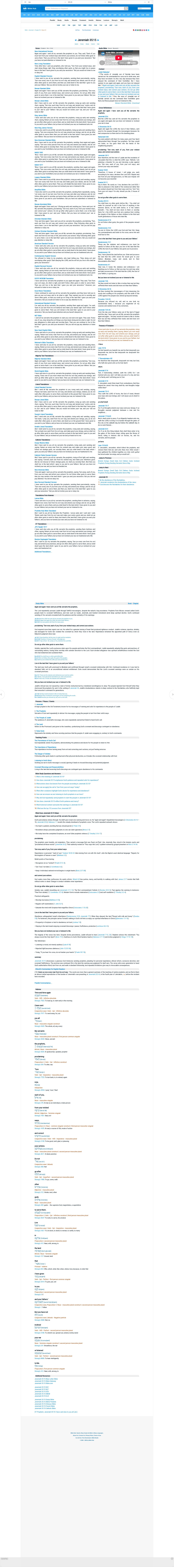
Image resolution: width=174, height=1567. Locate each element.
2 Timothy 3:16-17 (94, 834)
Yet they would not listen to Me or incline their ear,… (51, 694)
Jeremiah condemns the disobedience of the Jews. (118, 482)
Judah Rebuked (103, 72)
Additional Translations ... (43, 552)
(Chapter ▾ (43, 48)
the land (124, 92)
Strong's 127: (39, 1256)
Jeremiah (31, 30)
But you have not (121, 94)
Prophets (101, 463)
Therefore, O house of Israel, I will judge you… (50, 639)
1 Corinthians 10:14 (56, 892)
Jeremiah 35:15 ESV (42, 1392)
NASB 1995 (39, 153)
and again (110, 85)
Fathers (125, 461)
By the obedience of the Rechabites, (112, 480)
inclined (130, 94)
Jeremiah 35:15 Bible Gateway (45, 1381)
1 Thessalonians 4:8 (105, 358)
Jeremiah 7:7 (85, 916)
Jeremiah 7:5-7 (103, 406)
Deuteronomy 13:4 (104, 228)
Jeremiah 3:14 (103, 371)
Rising (107, 463)
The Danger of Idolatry (42, 754)
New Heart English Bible (43, 330)
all (126, 85)
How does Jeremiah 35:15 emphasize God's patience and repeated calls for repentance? (67, 780)
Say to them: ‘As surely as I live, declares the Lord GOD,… (53, 641)
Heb (98, 44)
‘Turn (116, 88)
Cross (82, 44)
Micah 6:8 (76, 879)
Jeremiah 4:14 (103, 381)
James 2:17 (122, 879)
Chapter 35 (37, 30)
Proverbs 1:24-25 (104, 299)
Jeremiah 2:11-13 (67, 890)
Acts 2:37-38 (80, 871)
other (100, 92)
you (124, 85)
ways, (106, 90)
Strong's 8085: (40, 1358)
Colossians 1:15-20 (81, 908)
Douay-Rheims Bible (42, 443)
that (129, 92)
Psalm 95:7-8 (80, 952)
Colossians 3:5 (94, 892)
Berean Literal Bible (41, 101)
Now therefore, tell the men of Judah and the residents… (53, 637)
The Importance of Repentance (45, 747)
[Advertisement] (87, 588)
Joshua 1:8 (77, 922)
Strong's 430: (39, 1205)
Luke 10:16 (102, 348)
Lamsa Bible (39, 498)
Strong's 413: (39, 1243)
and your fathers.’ (109, 94)
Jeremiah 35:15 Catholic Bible (45, 1408)
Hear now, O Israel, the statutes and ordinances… (51, 678)
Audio (76, 44)
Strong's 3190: (40, 1141)
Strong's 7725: (40, 1077)
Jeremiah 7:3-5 (103, 391)
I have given (135, 92)
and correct (113, 90)
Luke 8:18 (66, 945)
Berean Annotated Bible (43, 204)
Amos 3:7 (86, 830)
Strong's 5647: (40, 1218)
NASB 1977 (39, 165)
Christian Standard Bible (43, 219)
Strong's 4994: (40, 1090)
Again (105, 85)
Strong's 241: (39, 1346)
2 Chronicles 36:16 (104, 289)
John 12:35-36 (65, 948)
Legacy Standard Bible (42, 177)
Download (135, 103)
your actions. (122, 90)
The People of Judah (43, 718)
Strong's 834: (39, 1269)
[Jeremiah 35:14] (2, 699)
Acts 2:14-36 (132, 844)
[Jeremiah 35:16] (171, 699)
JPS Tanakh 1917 (41, 527)
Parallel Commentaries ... (43, 983)
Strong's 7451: (40, 1116)
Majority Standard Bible (43, 359)
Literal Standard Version (43, 387)
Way (128, 463)
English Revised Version (43, 266)
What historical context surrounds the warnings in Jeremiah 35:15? (59, 805)
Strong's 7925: (40, 1001)
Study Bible (40, 603)
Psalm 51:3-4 (60, 863)
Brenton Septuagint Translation (45, 539)
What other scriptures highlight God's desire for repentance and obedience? (62, 791)
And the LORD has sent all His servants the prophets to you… (54, 618)
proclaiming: (109, 88)
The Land (39, 724)
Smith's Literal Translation (44, 427)
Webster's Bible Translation (44, 343)
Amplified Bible (40, 190)
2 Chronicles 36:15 (104, 127)
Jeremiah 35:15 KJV (42, 1396)
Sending (113, 463)
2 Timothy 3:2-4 (119, 892)
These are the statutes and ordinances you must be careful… (54, 675)
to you (100, 94)
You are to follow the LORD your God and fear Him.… (52, 659)
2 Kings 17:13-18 (127, 937)
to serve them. (111, 92)
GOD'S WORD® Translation (44, 278)
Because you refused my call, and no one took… (51, 697)
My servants (132, 85)
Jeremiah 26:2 (61, 844)
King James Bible (41, 115)
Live (118, 92)
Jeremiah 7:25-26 (104, 310)
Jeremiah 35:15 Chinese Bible (45, 1404)
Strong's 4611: (40, 1154)
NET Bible (38, 316)
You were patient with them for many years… (50, 622)
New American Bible (42, 470)
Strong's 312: (39, 1192)
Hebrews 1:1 (52, 822)
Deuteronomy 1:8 (104, 252)
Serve (125, 463)
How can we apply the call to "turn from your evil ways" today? (58, 787)
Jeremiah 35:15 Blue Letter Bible (46, 1379)
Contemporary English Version (45, 256)
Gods (131, 461)
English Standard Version (43, 76)
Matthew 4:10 (54, 900)
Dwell (112, 461)
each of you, (127, 88)
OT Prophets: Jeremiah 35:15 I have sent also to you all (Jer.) (56, 1412)
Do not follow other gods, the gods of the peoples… (51, 658)
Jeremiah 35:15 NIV (42, 1387)
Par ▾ (48, 48)
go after (136, 90)
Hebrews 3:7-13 (98, 937)
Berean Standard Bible (42, 88)
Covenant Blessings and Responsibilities (49, 767)
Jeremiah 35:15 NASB (42, 1394)
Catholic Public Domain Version (46, 455)
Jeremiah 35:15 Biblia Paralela (45, 1402)
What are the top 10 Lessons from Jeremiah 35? (54, 808)
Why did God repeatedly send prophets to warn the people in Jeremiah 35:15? (63, 798)
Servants (119, 463)
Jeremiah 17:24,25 (104, 416)
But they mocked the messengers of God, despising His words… (55, 695)
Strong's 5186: (40, 1333)
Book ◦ (130, 603)
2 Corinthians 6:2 (56, 867)
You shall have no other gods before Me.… (49, 656)
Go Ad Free (4, 1558)
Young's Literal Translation (44, 414)
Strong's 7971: (40, 1013)
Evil (120, 461)
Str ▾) (51, 48)
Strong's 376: (39, 1103)
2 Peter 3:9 (76, 826)
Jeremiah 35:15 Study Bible (44, 1400)
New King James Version (43, 128)
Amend (100, 461)
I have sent (118, 85)
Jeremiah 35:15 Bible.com (44, 1383)
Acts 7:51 (59, 937)
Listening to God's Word (43, 760)
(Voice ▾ (109, 48)
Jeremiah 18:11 (103, 155)
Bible (26, 30)
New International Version (44, 51)
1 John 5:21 (58, 904)
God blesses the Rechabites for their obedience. (117, 484)
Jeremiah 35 (74, 688)
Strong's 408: (39, 1167)
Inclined (136, 461)
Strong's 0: (38, 1294)
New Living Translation (43, 64)
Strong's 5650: (40, 1039)
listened (103, 96)
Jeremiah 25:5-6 (94, 974)
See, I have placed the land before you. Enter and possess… (53, 677)
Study (87, 44)
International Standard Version (45, 303)
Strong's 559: (39, 1065)
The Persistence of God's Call (45, 741)
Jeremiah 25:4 (103, 116)
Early (116, 461)
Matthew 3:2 (61, 855)
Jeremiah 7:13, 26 (104, 935)
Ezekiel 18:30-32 (69, 853)
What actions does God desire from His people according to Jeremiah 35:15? (63, 784)
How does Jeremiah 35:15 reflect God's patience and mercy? (57, 801)
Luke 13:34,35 (103, 445)
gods (104, 92)
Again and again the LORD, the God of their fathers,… (52, 620)
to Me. (109, 96)
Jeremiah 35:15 (40, 961)
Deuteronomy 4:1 (104, 265)
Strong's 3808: (40, 1320)
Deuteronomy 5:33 (73, 916)
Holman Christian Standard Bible (46, 231)
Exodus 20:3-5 (103, 201)
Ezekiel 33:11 (103, 182)
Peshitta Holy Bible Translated (45, 511)
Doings (106, 461)
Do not (130, 90)
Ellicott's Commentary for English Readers (50, 969)
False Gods (40, 731)
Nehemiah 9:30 (103, 137)
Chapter (136, 603)
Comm (93, 44)
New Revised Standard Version (46, 482)
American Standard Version (44, 244)
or (98, 96)
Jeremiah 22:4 (103, 429)
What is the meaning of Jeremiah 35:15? (50, 777)
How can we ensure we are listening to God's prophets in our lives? (59, 794)
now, (120, 88)
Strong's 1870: (40, 1128)
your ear (136, 94)
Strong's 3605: (40, 1026)
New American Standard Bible (45, 140)
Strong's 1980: (40, 1180)
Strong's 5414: (40, 1282)
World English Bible (41, 371)
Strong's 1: (38, 1307)
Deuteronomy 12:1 (104, 242)
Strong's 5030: (40, 1052)
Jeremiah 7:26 (103, 281)
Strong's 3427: (40, 1231)
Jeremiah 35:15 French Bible (45, 1406)
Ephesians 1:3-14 (122, 918)
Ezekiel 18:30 (103, 170)
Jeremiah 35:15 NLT (42, 1389)
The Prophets (41, 711)
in (120, 92)
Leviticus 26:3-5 (102, 926)
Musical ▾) (115, 48)
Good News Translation (43, 291)
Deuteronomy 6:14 (104, 220)
